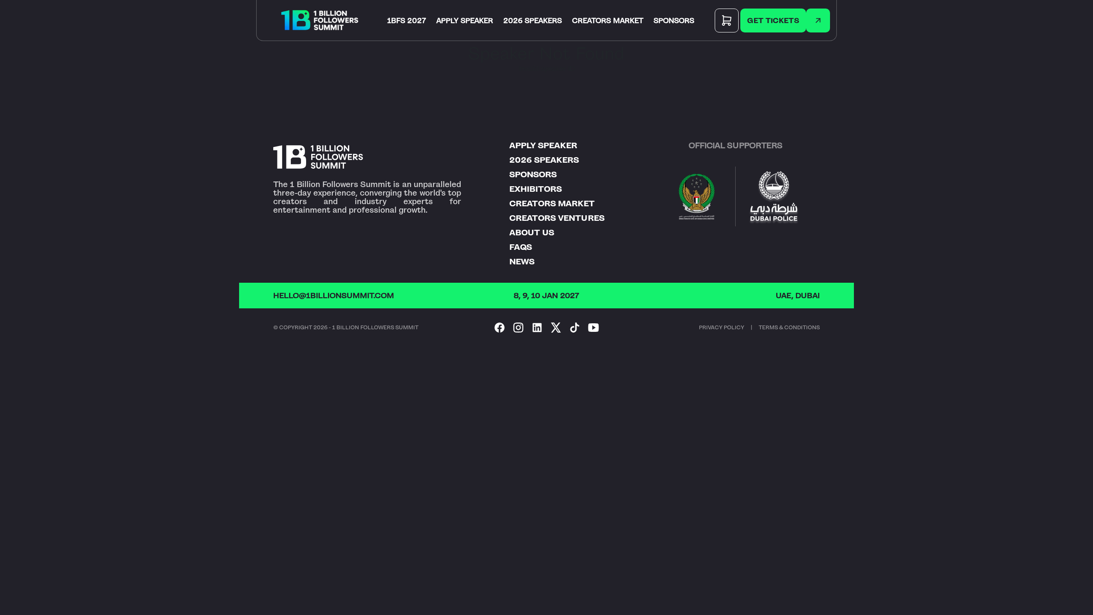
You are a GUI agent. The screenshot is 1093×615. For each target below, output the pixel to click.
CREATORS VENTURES (557, 218)
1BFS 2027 (406, 20)
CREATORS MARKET (607, 20)
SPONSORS (674, 20)
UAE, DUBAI (798, 295)
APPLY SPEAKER (464, 20)
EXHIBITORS (535, 189)
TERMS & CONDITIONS (789, 327)
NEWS (522, 262)
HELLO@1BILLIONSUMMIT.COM (333, 295)
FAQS (520, 247)
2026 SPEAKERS (532, 20)
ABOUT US (531, 233)
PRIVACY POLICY (721, 327)
